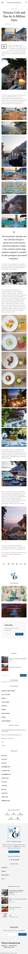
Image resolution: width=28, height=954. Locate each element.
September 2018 (6, 774)
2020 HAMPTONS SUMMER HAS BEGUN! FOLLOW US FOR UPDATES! (16, 892)
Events (3, 698)
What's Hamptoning (10, 943)
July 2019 (4, 759)
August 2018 (5, 778)
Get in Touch (13, 945)
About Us (4, 945)
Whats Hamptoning (14, 583)
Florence (3, 745)
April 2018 (4, 793)
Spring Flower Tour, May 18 (15, 667)
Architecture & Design (14, 588)
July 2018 (4, 782)
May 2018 (3, 789)
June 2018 (4, 785)
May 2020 (4, 755)
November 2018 (5, 767)
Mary (2, 742)
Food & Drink (5, 702)
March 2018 (4, 797)
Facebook (16, 554)
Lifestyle (4, 706)
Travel (3, 717)
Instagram (4, 556)
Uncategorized (5, 721)
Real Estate (5, 875)
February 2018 (5, 800)
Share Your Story (9, 947)
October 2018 (5, 770)
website (11, 554)
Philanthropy (5, 713)
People (3, 709)
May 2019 (3, 763)
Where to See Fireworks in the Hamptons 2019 (11, 734)
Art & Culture (14, 606)
